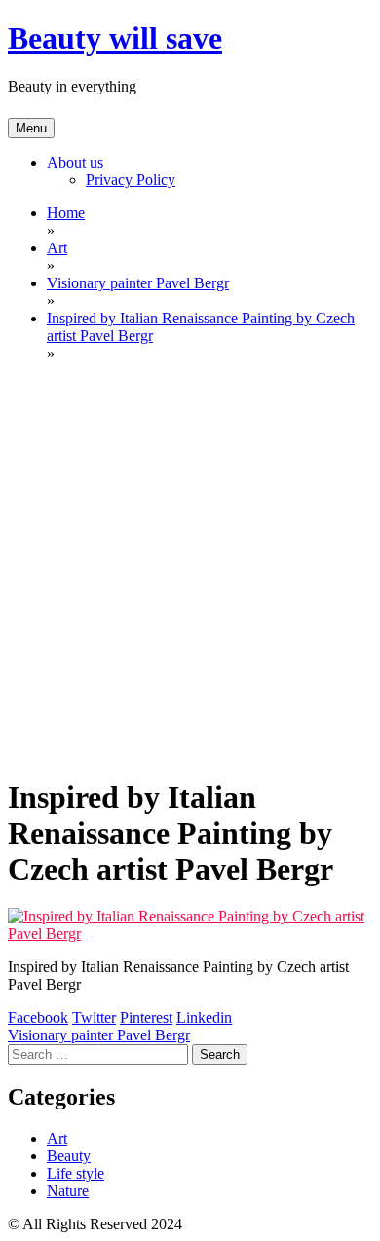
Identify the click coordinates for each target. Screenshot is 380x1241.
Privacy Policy (130, 179)
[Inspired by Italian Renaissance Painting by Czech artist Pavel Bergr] (190, 933)
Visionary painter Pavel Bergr (99, 1035)
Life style (75, 1173)
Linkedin (204, 1017)
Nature (68, 1191)
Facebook (38, 1017)
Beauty (69, 1155)
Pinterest (146, 1017)
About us (75, 162)
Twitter (94, 1017)
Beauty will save (115, 38)
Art (57, 1138)
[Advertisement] (190, 568)
